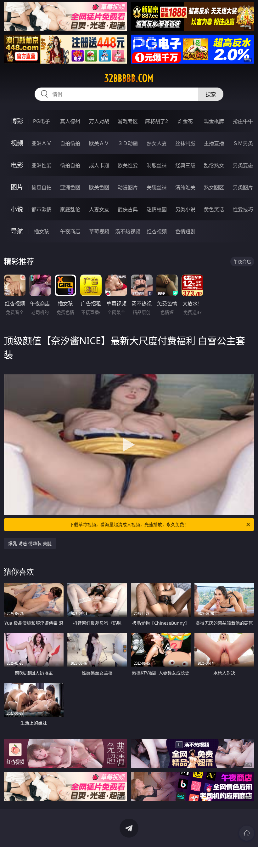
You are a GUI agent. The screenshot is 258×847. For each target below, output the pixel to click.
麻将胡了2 (156, 121)
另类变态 (243, 165)
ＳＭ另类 (243, 143)
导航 (17, 231)
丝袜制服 (185, 143)
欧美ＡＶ (99, 143)
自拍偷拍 (70, 143)
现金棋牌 (214, 121)
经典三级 (185, 165)
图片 (17, 187)
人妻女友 (99, 209)
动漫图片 (128, 187)
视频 (17, 143)
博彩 (17, 121)
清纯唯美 (185, 187)
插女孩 (41, 231)
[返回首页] (246, 833)
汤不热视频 (127, 231)
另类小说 (185, 209)
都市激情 (41, 209)
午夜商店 (70, 231)
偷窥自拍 (41, 187)
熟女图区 (214, 187)
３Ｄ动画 (128, 143)
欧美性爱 (128, 165)
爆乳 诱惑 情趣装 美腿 (30, 543)
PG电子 (41, 121)
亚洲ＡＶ (41, 143)
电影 (17, 165)
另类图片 (243, 187)
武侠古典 (128, 209)
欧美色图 (99, 187)
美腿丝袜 (157, 187)
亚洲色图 (70, 187)
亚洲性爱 (41, 165)
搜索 (211, 94)
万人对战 (99, 121)
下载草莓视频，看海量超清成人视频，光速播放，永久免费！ (129, 524)
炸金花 (185, 121)
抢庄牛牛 (243, 121)
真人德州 (70, 121)
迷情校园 (157, 209)
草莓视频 (99, 231)
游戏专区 (128, 121)
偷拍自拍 (70, 165)
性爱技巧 (243, 209)
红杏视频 (157, 231)
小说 (17, 209)
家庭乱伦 (70, 209)
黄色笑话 (214, 209)
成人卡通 (99, 165)
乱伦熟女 (214, 165)
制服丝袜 (157, 165)
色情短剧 (185, 231)
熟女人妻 (157, 143)
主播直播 (214, 143)
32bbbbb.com (129, 78)
